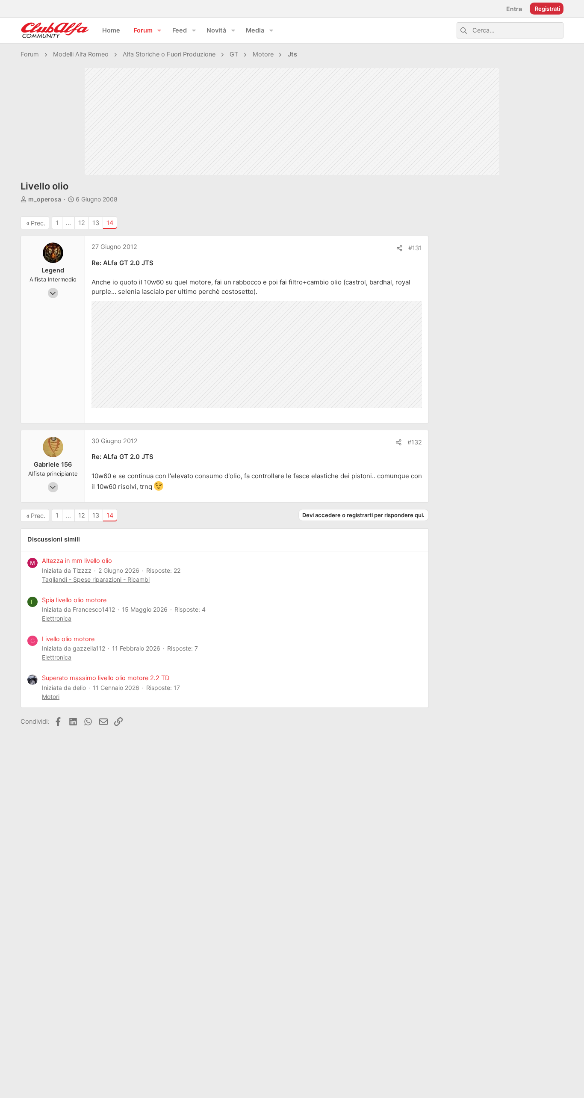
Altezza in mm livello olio (77, 561)
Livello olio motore (68, 639)
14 (109, 223)
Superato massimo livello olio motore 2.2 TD (105, 678)
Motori (50, 696)
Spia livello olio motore (74, 600)
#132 (414, 442)
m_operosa (44, 199)
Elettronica (56, 618)
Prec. (38, 223)
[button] (159, 31)
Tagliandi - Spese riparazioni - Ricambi (96, 579)
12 (81, 223)
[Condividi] (399, 248)
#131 (415, 248)
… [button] (68, 223)
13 (95, 223)
